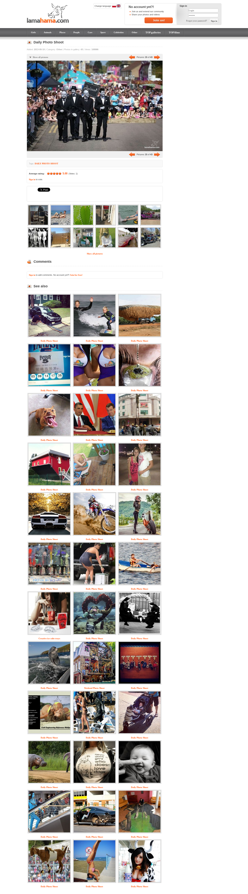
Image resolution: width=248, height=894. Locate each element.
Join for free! (76, 275)
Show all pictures (40, 57)
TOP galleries (153, 32)
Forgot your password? (196, 21)
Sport (103, 32)
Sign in (32, 179)
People (76, 32)
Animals (47, 32)
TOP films (174, 32)
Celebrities (119, 32)
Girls (33, 32)
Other (134, 32)
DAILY (38, 163)
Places (62, 32)
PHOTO (46, 163)
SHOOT (54, 163)
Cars (90, 32)
